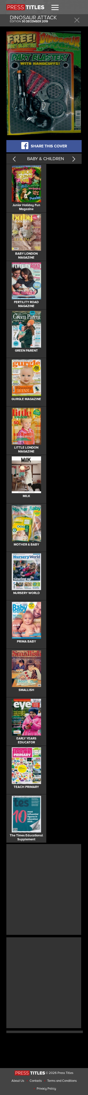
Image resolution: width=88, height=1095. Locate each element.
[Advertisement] (44, 889)
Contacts (36, 1081)
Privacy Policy (46, 1089)
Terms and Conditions (62, 1081)
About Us (17, 1081)
